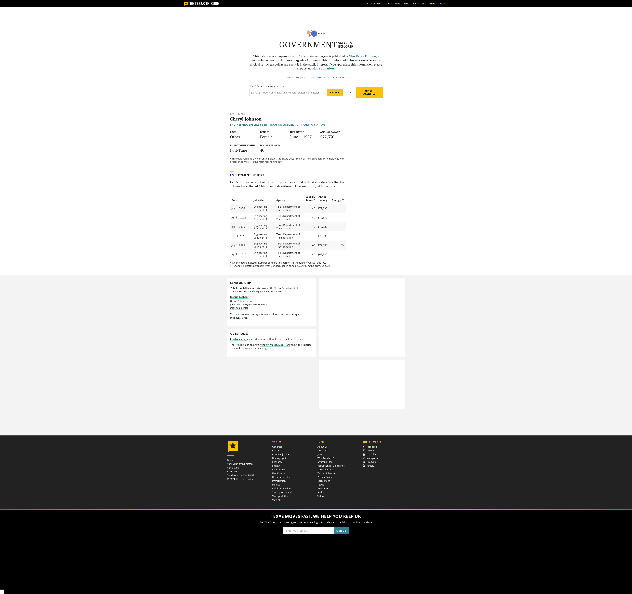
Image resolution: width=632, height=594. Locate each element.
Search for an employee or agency (266, 86)
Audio (320, 492)
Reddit (370, 465)
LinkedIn (371, 461)
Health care (278, 473)
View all (276, 499)
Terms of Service (326, 473)
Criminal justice (281, 454)
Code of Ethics (325, 469)
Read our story (238, 339)
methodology (260, 348)
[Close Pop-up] (2, 592)
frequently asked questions (275, 344)
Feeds (320, 484)
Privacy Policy (324, 477)
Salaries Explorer (345, 44)
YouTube (371, 454)
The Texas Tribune (362, 56)
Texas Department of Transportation (297, 124)
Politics (276, 484)
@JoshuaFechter (239, 307)
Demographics (280, 458)
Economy (277, 461)
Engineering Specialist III (248, 124)
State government (282, 492)
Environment (279, 469)
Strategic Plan (325, 461)
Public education (281, 488)
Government (308, 44)
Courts (275, 450)
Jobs (319, 454)
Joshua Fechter (239, 296)
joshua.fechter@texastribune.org (248, 304)
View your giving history (240, 463)
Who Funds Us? (325, 458)
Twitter (370, 450)
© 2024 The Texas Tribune (241, 479)
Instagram (372, 458)
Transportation (280, 496)
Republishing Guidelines (331, 465)
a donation (326, 68)
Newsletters (324, 488)
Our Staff (322, 450)
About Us (322, 446)
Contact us (233, 467)
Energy (276, 465)
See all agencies (369, 92)
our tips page (252, 314)
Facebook (372, 446)
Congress (277, 446)
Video (320, 496)
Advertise (232, 471)
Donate (231, 460)
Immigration (279, 480)
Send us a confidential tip (241, 475)
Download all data (331, 77)
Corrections (323, 480)
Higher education (281, 477)
